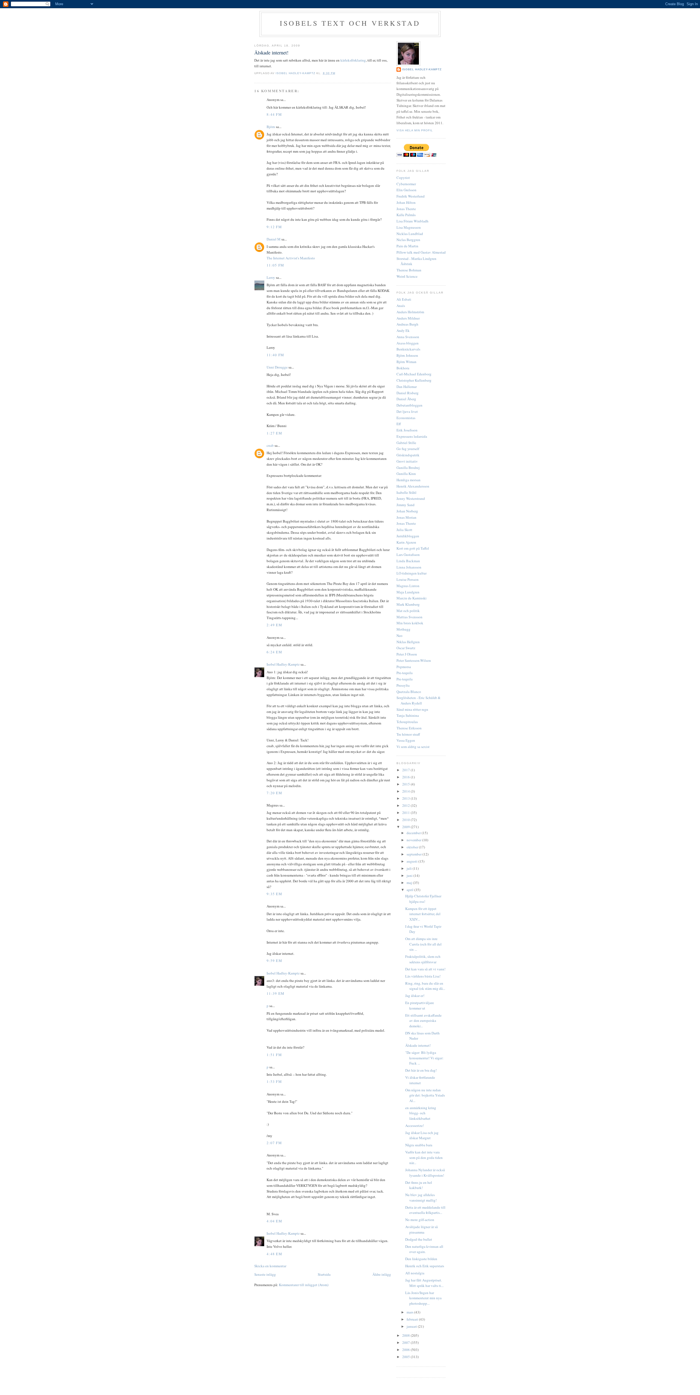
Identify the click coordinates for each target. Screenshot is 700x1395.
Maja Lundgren (407, 592)
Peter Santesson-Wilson (413, 660)
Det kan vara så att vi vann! (425, 969)
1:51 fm (274, 1054)
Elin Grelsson (406, 189)
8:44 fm (274, 114)
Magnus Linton (407, 585)
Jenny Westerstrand (410, 498)
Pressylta (403, 685)
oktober (413, 847)
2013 (406, 798)
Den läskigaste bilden (421, 1258)
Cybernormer (406, 183)
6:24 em (274, 651)
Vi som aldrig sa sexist (413, 746)
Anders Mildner (408, 318)
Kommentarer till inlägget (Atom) (303, 1284)
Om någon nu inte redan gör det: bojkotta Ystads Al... (425, 1095)
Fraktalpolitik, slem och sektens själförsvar (423, 959)
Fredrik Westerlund (410, 196)
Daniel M (274, 239)
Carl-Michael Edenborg (413, 374)
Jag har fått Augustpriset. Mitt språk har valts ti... (424, 1283)
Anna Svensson (407, 336)
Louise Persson (407, 579)
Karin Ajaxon (406, 542)
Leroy (271, 277)
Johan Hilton (406, 202)
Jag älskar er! (414, 995)
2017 (406, 769)
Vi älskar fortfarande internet (420, 1080)
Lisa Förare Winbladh (412, 221)
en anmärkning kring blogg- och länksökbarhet (420, 1113)
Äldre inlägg (381, 1274)
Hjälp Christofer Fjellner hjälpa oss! (423, 899)
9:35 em (274, 893)
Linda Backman (408, 560)
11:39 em (275, 993)
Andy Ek (403, 330)
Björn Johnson (407, 355)
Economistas (405, 417)
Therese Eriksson (409, 728)
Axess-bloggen (407, 343)
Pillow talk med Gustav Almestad (421, 252)
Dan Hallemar (406, 386)
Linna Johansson (408, 567)
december (414, 832)
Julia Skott (404, 529)
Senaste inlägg (265, 1274)
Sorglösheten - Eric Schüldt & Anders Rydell (418, 700)
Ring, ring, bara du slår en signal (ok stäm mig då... (425, 986)
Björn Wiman (406, 361)
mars (410, 1312)
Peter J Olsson (406, 654)
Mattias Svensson (409, 616)
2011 (406, 812)
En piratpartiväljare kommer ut (419, 1005)
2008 (406, 1335)
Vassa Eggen (405, 740)
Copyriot (403, 177)
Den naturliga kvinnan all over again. (424, 1249)
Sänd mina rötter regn (412, 709)
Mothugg (403, 629)
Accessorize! (414, 1125)
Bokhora (402, 368)
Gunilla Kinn (406, 473)
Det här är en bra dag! (421, 1070)
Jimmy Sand (405, 504)
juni (410, 875)
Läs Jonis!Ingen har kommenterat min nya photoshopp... (423, 1298)
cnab (270, 445)
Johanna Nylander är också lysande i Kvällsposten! (425, 1172)
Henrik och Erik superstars (424, 1265)
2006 (406, 1349)
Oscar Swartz (405, 647)
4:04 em (274, 1221)
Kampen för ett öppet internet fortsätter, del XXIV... (423, 914)
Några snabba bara (418, 1144)
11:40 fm (275, 354)
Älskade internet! (418, 1045)
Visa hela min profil (414, 130)
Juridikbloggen (407, 535)
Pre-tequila (404, 672)
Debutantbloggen (409, 405)
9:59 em (274, 960)
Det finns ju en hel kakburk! (418, 1185)
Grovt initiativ (407, 461)
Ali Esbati (403, 299)
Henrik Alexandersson (412, 486)
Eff (398, 423)
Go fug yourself (407, 448)
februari (413, 1319)
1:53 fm (274, 1081)
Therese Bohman (408, 270)
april (410, 889)
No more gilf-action (419, 1219)
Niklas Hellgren (408, 641)
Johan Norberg (407, 511)
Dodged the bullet (418, 1239)
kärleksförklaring (353, 60)
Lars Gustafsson (408, 554)
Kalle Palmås (406, 214)
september (414, 854)
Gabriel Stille (406, 442)
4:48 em (274, 1253)
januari (412, 1326)
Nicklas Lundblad (409, 233)
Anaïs (400, 305)
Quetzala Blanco (408, 691)
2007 (406, 1342)
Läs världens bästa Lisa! (423, 976)
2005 (406, 1356)
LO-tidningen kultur (411, 573)
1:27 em (274, 433)
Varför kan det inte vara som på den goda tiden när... (424, 1157)
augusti (412, 861)
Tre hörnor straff (408, 734)
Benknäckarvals (408, 349)
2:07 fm (274, 1142)
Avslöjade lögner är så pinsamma (421, 1229)
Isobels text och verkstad (350, 23)
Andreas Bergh (407, 324)
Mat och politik (408, 610)
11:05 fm (275, 265)
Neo (399, 635)
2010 (406, 819)
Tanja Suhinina (407, 715)
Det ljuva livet (407, 411)
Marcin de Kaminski (411, 598)
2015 (406, 784)
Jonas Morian (406, 517)
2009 (406, 826)
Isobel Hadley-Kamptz (296, 73)
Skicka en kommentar (270, 1265)
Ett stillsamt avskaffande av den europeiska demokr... (423, 1020)
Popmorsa (403, 666)
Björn (271, 126)
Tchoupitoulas (407, 721)
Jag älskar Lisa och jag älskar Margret (422, 1135)
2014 (406, 791)
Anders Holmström (410, 311)
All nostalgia (414, 1273)
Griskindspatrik (407, 455)
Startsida (324, 1274)
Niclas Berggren (408, 239)
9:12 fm (274, 226)
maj (410, 882)
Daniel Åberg (406, 398)
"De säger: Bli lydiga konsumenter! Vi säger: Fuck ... (424, 1058)
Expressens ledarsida (411, 436)
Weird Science (407, 276)
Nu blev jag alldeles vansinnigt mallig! (421, 1197)
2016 (406, 777)
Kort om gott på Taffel (412, 548)
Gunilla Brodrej (408, 467)
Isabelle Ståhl (406, 492)
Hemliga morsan (408, 479)
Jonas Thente (406, 208)
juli (410, 868)
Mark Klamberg (408, 604)
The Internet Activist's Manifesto (291, 258)
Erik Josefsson (407, 430)
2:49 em (274, 624)
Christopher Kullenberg (413, 380)
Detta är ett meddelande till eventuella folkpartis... (425, 1210)
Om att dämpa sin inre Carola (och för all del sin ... (423, 944)
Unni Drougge (277, 367)
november (414, 839)
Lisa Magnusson (408, 227)
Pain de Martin (407, 245)
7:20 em (274, 792)
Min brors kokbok (409, 622)
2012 (406, 805)
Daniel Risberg (407, 392)
